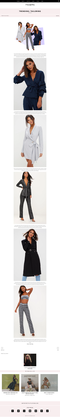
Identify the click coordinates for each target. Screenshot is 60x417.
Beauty (23, 1)
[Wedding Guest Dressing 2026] (10, 383)
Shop (42, 1)
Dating (38, 1)
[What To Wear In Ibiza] (49, 383)
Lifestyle (28, 1)
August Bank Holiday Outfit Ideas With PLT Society (30, 393)
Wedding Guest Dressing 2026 (11, 392)
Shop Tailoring (30, 343)
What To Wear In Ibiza (49, 392)
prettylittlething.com (31, 403)
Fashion (18, 1)
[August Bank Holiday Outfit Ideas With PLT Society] (30, 383)
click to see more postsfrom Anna (30, 368)
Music (33, 1)
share (58, 15)
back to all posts (5, 15)
